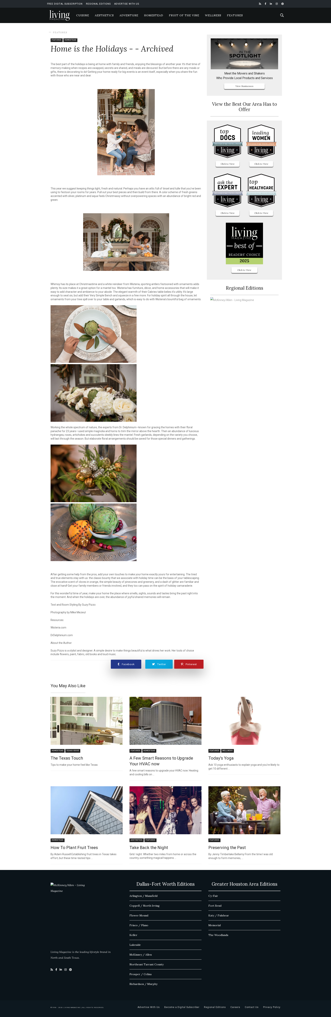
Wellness (213, 15)
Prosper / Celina (140, 974)
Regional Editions (98, 3)
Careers (235, 1007)
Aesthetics (104, 15)
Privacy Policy (271, 1007)
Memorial (214, 925)
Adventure (129, 15)
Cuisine (82, 15)
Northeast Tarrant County (146, 964)
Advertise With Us (126, 3)
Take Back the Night (148, 847)
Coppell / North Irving (144, 905)
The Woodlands (218, 935)
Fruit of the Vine (184, 15)
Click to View (228, 163)
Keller (133, 935)
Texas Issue (72, 751)
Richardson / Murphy (143, 984)
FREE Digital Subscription (65, 3)
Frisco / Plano (138, 925)
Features (235, 15)
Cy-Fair (213, 896)
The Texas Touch (67, 758)
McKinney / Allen (140, 954)
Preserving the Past (227, 847)
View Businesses (244, 86)
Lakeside (135, 945)
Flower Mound (138, 915)
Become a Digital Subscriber (181, 1007)
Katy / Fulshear (218, 915)
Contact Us (252, 1007)
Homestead (153, 15)
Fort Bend (214, 905)
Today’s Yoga (221, 758)
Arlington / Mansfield (143, 896)
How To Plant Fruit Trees (74, 847)
